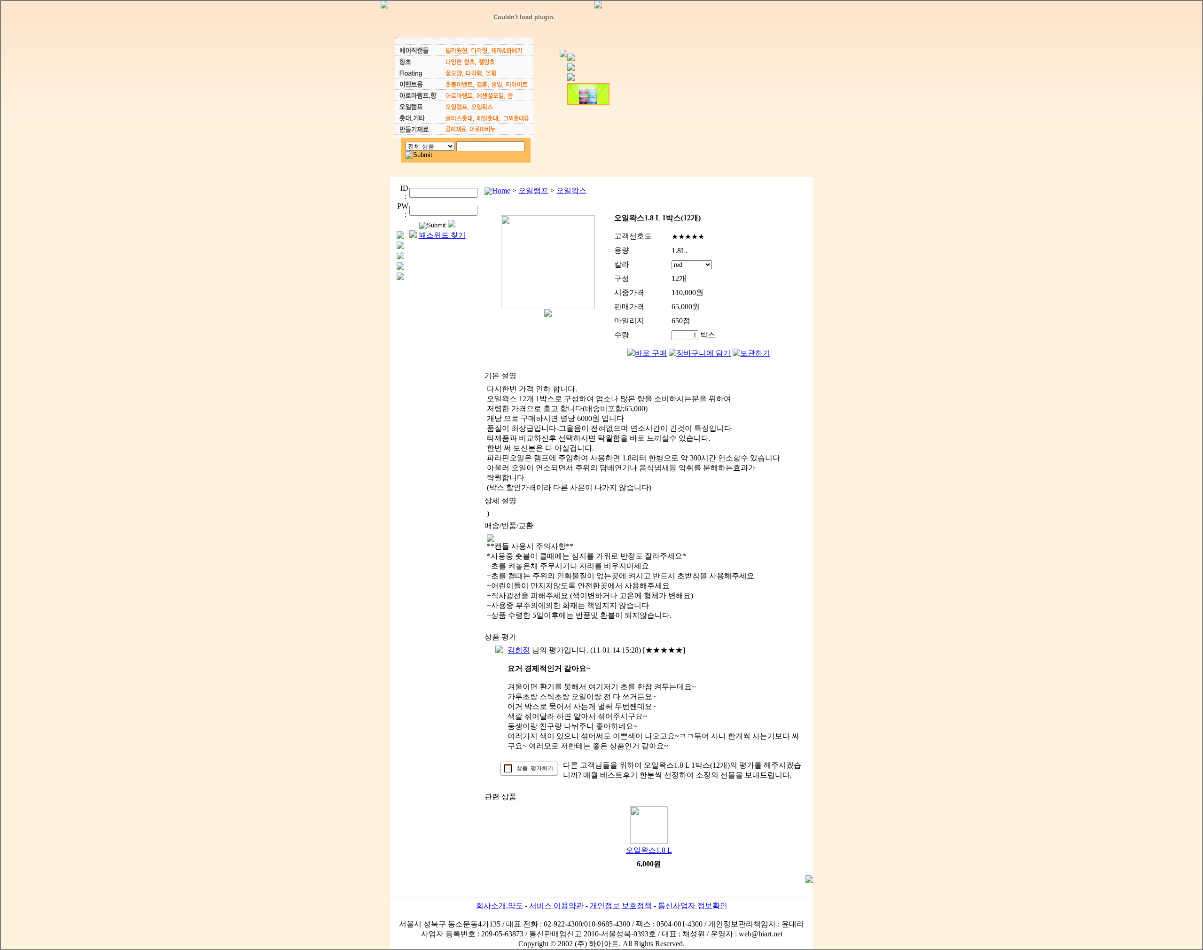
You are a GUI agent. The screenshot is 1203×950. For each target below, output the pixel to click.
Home (501, 191)
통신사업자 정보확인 (692, 906)
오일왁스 (571, 191)
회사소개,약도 (499, 906)
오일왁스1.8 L (649, 850)
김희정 (519, 650)
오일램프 (533, 191)
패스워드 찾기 (442, 235)
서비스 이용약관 (556, 906)
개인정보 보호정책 (621, 906)
